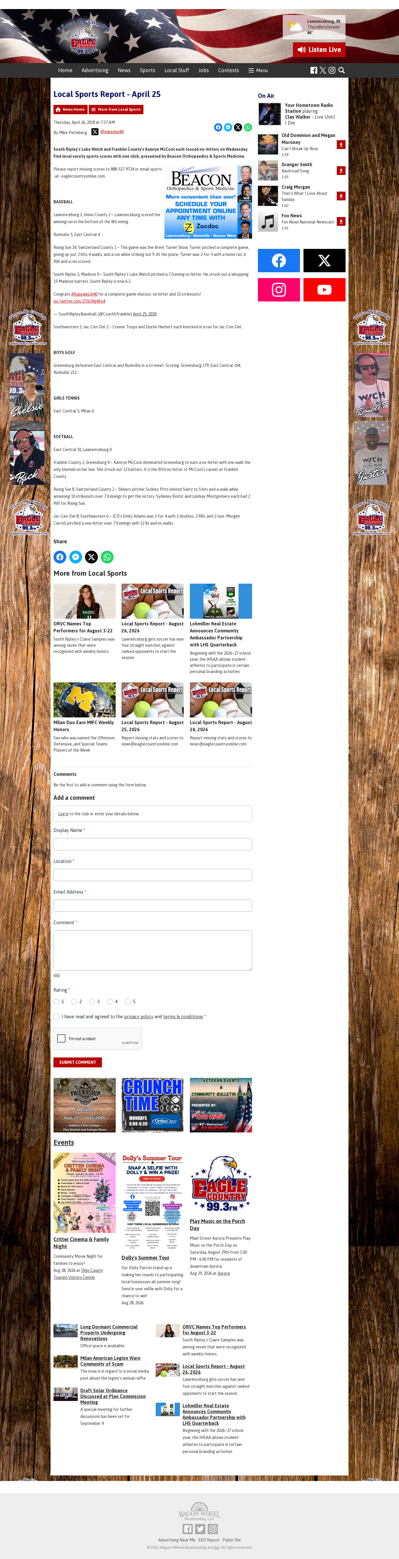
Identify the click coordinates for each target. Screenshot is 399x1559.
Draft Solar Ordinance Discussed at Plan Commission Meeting (113, 1396)
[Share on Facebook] (218, 127)
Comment (65, 922)
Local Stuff (176, 70)
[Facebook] (313, 70)
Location (63, 861)
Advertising (95, 70)
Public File (232, 1540)
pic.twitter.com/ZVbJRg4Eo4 (79, 301)
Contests (228, 70)
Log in (63, 813)
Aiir (216, 1547)
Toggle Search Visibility (342, 70)
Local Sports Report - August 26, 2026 (153, 627)
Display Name (69, 830)
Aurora (224, 1273)
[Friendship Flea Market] (84, 1105)
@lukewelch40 (84, 294)
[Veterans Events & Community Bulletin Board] (221, 1105)
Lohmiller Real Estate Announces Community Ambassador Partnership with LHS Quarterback (216, 634)
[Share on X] (238, 127)
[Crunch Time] (153, 1105)
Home (65, 70)
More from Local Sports (119, 109)
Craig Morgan (296, 187)
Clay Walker (297, 116)
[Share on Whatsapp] (248, 127)
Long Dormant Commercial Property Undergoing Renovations (109, 1332)
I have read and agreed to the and (134, 1016)
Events (63, 1142)
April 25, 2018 (144, 314)
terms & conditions (183, 1016)
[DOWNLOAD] (341, 144)
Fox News (292, 215)
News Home (74, 109)
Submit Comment (77, 1062)
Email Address (69, 891)
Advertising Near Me (176, 1540)
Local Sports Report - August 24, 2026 (221, 726)
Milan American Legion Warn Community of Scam (110, 1360)
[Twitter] (200, 1529)
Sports (147, 70)
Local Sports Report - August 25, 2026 (153, 726)
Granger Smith (297, 164)
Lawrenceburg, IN (323, 21)
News (124, 70)
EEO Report (209, 1540)
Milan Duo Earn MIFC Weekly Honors (83, 726)
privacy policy (138, 1016)
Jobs (203, 70)
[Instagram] (332, 70)
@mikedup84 (112, 131)
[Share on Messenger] (228, 127)
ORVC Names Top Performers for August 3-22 (83, 627)
